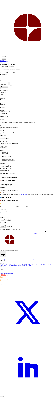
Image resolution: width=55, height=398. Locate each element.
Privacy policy (11, 273)
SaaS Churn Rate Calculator (31, 264)
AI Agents (36, 259)
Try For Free (7, 138)
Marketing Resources (29, 259)
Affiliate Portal (19, 259)
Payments (7, 259)
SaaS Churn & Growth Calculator (39, 264)
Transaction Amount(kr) (4, 77)
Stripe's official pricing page (24, 194)
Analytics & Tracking (24, 259)
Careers (5, 270)
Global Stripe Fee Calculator (4, 264)
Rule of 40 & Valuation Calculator (12, 264)
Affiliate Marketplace (15, 259)
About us (1, 270)
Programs (4, 259)
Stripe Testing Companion (27, 265)
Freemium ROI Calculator (20, 265)
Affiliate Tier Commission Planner (47, 264)
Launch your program (3, 251)
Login (1, 61)
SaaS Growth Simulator (25, 264)
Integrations (33, 259)
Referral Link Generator (9, 265)
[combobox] (6, 74)
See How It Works (3, 138)
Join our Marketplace (13, 270)
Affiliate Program (8, 270)
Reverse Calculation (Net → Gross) (5, 85)
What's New (1, 259)
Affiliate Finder (10, 259)
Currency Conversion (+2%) (4, 84)
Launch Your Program (4, 61)
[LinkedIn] (27, 393)
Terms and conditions (6, 273)
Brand (3, 270)
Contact (21, 270)
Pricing (3, 57)
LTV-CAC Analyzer (19, 264)
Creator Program (18, 270)
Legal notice (1, 273)
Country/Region (3, 74)
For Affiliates (2, 60)
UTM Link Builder (14, 265)
